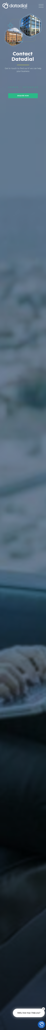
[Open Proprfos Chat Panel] (41, 1024)
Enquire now (23, 96)
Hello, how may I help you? (28, 1013)
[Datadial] (14, 4)
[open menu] (41, 5)
